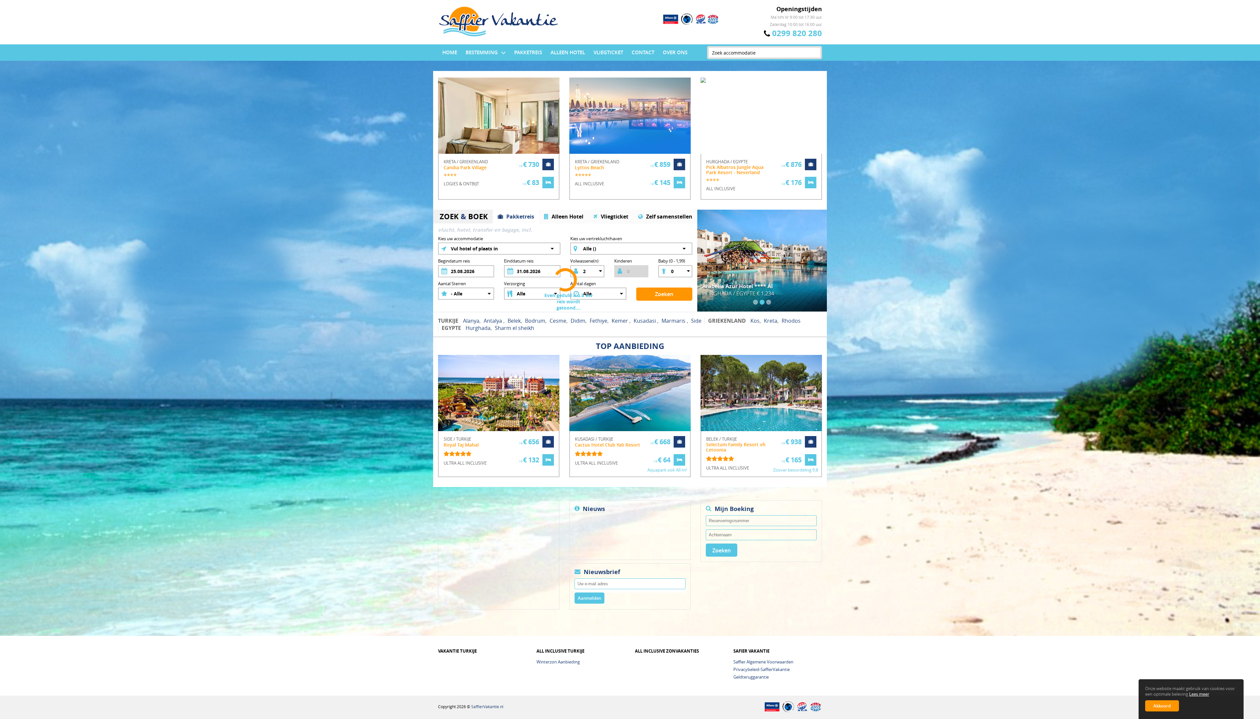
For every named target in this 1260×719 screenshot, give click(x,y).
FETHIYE (598, 320)
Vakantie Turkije (457, 651)
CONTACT (643, 52)
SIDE (696, 320)
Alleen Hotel (568, 52)
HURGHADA (478, 328)
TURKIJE (448, 320)
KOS (755, 320)
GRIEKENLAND (727, 320)
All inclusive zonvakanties (667, 651)
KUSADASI (645, 320)
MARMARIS (674, 320)
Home (449, 52)
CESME (558, 320)
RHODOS (791, 320)
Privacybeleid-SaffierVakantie (761, 669)
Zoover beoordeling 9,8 (795, 470)
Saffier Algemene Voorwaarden (763, 662)
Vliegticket (608, 52)
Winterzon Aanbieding (558, 662)
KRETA (770, 320)
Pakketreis (528, 52)
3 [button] (768, 302)
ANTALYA (493, 320)
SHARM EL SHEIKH (514, 328)
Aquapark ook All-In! (667, 470)
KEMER (620, 320)
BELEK (514, 320)
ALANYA (471, 320)
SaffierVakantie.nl (487, 706)
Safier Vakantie (751, 651)
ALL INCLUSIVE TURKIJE (560, 651)
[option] (498, 144)
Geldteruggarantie (751, 677)
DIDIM (578, 320)
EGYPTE (451, 328)
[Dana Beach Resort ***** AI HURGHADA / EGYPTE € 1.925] (762, 213)
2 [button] (762, 302)
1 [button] (755, 302)
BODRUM (535, 320)
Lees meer (1199, 694)
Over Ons (675, 52)
